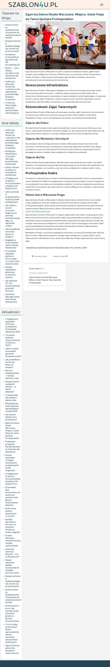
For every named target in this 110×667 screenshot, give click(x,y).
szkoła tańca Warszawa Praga (37, 211)
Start (42, 268)
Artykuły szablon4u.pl (39, 273)
